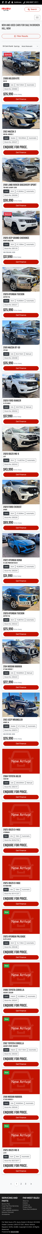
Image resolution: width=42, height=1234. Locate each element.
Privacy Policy (27, 1207)
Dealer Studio (15, 1232)
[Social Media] (9, 2)
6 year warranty (6, 1208)
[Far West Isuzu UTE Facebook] (3, 2)
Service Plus (6, 1204)
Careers (25, 1203)
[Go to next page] (31, 1184)
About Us (26, 1201)
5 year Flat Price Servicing (10, 1206)
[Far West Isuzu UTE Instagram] (6, 2)
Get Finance (21, 99)
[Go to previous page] (11, 1184)
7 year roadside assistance (10, 1210)
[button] (37, 17)
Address (17, 2)
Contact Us (26, 1205)
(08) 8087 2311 (32, 2)
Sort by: (17, 46)
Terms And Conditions (30, 1209)
